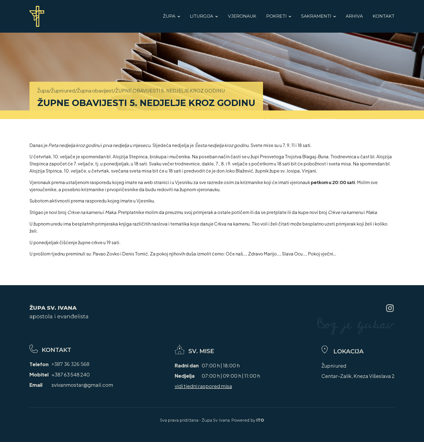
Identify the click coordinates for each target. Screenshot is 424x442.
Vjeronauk (242, 16)
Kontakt (384, 16)
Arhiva (354, 16)
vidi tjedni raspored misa (203, 386)
